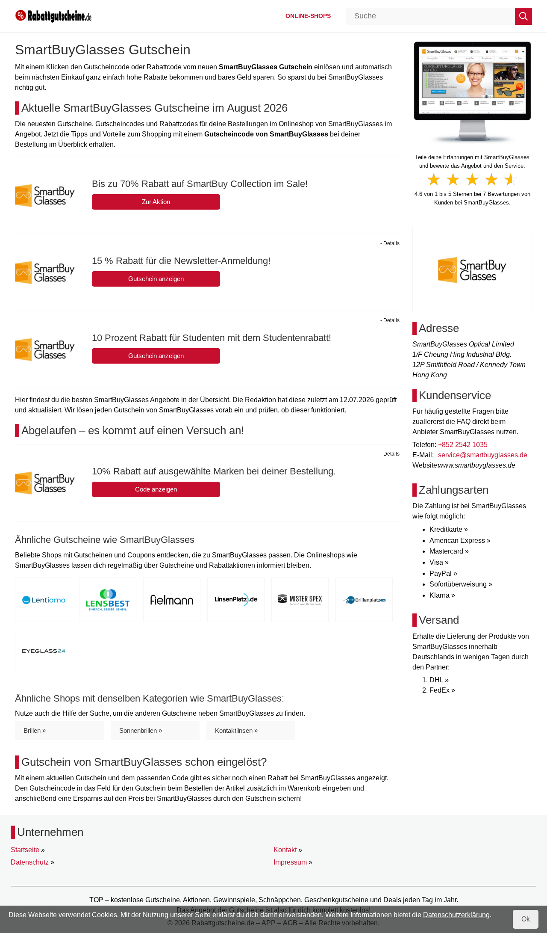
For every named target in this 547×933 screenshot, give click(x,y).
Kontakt (285, 849)
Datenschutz (30, 862)
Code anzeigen (156, 489)
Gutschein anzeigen (156, 278)
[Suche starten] (523, 16)
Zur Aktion (156, 201)
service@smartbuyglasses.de (482, 455)
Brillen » (35, 730)
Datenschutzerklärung (456, 914)
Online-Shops (308, 15)
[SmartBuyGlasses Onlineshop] (472, 92)
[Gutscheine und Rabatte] (53, 15)
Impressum (290, 862)
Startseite (25, 849)
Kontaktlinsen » (236, 730)
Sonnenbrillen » (140, 730)
